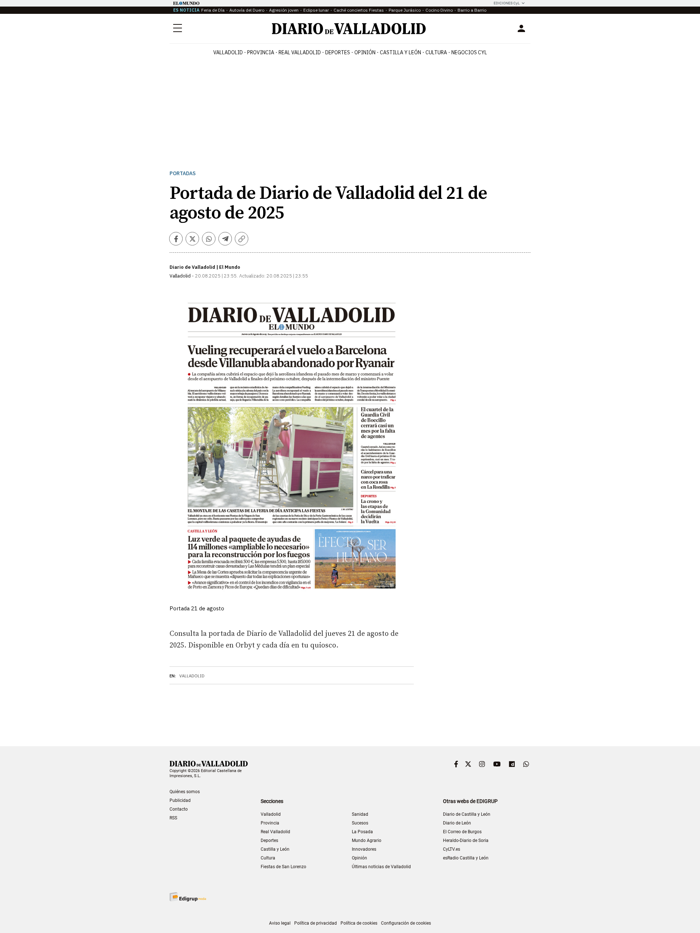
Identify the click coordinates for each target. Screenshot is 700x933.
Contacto (179, 809)
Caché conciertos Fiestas (359, 10)
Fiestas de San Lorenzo (283, 866)
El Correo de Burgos (462, 831)
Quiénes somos (185, 791)
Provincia (260, 52)
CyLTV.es (451, 849)
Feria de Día (213, 10)
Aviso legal (280, 923)
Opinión (365, 52)
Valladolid (228, 52)
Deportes (337, 52)
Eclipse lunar (316, 10)
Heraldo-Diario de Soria (466, 840)
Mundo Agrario (366, 840)
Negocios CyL (469, 52)
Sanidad (360, 814)
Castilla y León (400, 52)
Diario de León (457, 823)
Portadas (183, 173)
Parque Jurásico (405, 10)
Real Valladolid (300, 52)
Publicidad (180, 800)
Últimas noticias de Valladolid (381, 866)
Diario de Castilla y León (466, 814)
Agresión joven (284, 10)
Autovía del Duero (246, 10)
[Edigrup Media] (188, 896)
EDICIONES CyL (507, 3)
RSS (173, 817)
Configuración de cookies (406, 923)
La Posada (362, 831)
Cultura (436, 52)
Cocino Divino (439, 10)
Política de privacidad (315, 923)
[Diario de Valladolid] (349, 28)
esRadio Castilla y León (466, 858)
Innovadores (364, 849)
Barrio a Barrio (472, 10)
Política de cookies (359, 923)
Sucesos (360, 823)
